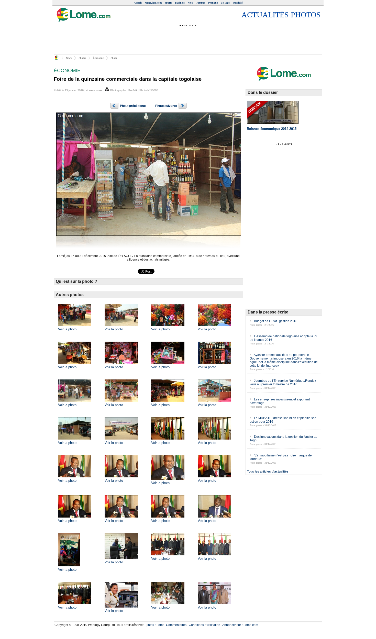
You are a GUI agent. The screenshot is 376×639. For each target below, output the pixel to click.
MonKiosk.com (153, 2)
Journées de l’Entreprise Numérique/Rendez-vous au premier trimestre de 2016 (283, 382)
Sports (168, 2)
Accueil (138, 2)
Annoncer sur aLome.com (240, 625)
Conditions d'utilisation (204, 625)
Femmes (200, 2)
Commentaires (176, 625)
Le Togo (225, 2)
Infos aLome (155, 625)
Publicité (237, 2)
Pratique (213, 2)
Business (180, 2)
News (190, 2)
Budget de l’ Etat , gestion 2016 (275, 321)
